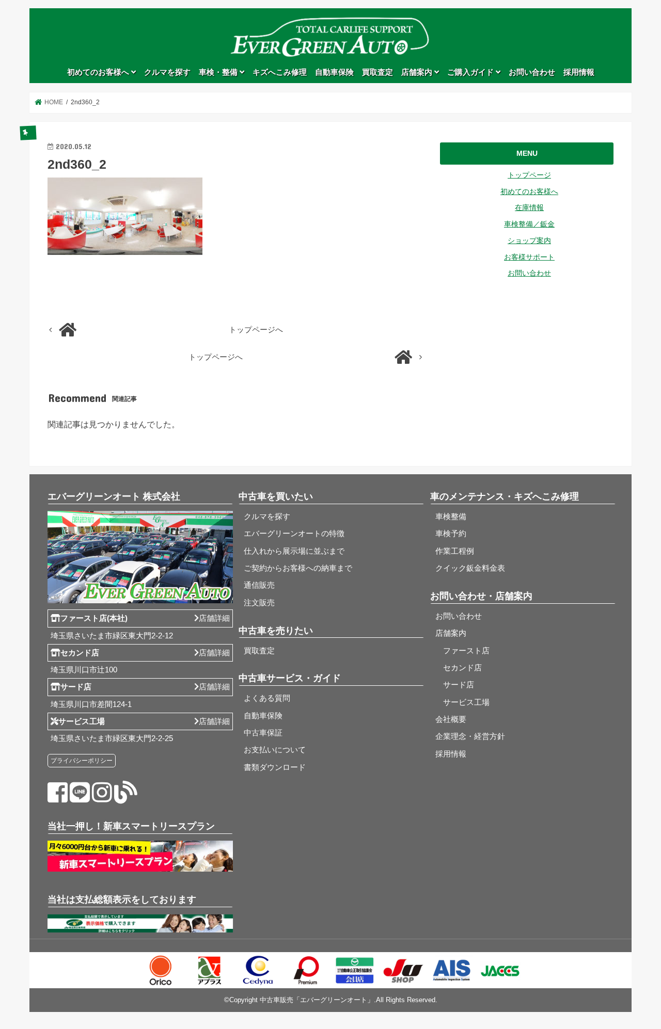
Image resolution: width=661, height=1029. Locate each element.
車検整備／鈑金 (529, 224)
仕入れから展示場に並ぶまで (294, 551)
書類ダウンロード (275, 767)
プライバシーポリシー (82, 760)
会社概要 (450, 719)
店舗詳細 (214, 618)
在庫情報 (529, 207)
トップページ (529, 175)
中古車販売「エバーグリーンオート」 (317, 1000)
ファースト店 (462, 651)
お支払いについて (275, 750)
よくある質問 (267, 698)
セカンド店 (458, 668)
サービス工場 (462, 702)
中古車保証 (263, 733)
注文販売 (259, 603)
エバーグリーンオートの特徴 (294, 533)
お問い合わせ (532, 72)
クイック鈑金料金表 (470, 568)
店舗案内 (417, 72)
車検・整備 (219, 72)
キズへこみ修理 (280, 72)
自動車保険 (334, 72)
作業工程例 (454, 551)
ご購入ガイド (471, 72)
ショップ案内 (529, 240)
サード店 (454, 685)
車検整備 (450, 516)
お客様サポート (529, 257)
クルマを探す (167, 72)
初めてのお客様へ (99, 72)
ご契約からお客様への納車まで (298, 568)
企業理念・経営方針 (470, 736)
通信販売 (259, 585)
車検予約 (450, 533)
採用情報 (578, 72)
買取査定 (377, 72)
